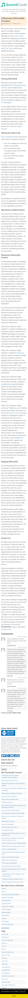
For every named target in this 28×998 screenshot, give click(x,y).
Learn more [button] (22, 991)
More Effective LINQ (7, 830)
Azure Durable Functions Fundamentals (13, 813)
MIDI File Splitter (6, 912)
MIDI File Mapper (6, 909)
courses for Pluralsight (17, 744)
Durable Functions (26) (8, 976)
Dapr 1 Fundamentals (8, 824)
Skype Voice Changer (8, 906)
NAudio (4, 888)
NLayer (4, 891)
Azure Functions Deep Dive (9, 796)
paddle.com (19, 438)
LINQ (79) (4, 943)
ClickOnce (20, 353)
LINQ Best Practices (7, 802)
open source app (16, 36)
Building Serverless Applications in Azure (13, 846)
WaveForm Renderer (8, 897)
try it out (14, 617)
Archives (5, 928)
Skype (19, 23)
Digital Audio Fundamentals (9, 860)
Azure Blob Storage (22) (8, 985)
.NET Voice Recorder (7, 924)
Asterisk (4, 918)
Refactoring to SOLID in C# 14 (10, 780)
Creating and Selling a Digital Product (12, 879)
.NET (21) (4, 988)
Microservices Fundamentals (10, 799)
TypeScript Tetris (6, 903)
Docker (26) (5, 979)
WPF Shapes (5, 921)
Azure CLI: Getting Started (9, 849)
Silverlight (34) (6, 970)
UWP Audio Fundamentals (9, 863)
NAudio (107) (5, 937)
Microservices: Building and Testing (12, 793)
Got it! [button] (14, 996)
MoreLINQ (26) (6, 982)
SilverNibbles (5, 915)
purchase (7, 629)
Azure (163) (5, 934)
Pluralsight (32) (6, 973)
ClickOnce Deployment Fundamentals (12, 882)
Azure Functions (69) (7, 952)
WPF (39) (4, 958)
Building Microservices (8, 821)
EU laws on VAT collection (16, 413)
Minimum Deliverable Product (13, 19)
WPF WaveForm (6, 900)
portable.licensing (7, 384)
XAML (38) (4, 964)
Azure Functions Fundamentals (10, 810)
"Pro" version (9, 48)
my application (9, 137)
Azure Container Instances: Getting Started (14, 843)
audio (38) (4, 961)
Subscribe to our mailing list (9, 765)
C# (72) (4, 946)
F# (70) (4, 949)
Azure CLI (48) (6, 955)
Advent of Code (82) (7, 940)
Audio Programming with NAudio (11, 866)
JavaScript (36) (6, 967)
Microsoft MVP (8, 738)
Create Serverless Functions (10, 827)
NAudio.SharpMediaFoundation (11, 894)
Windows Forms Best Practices (11, 857)
